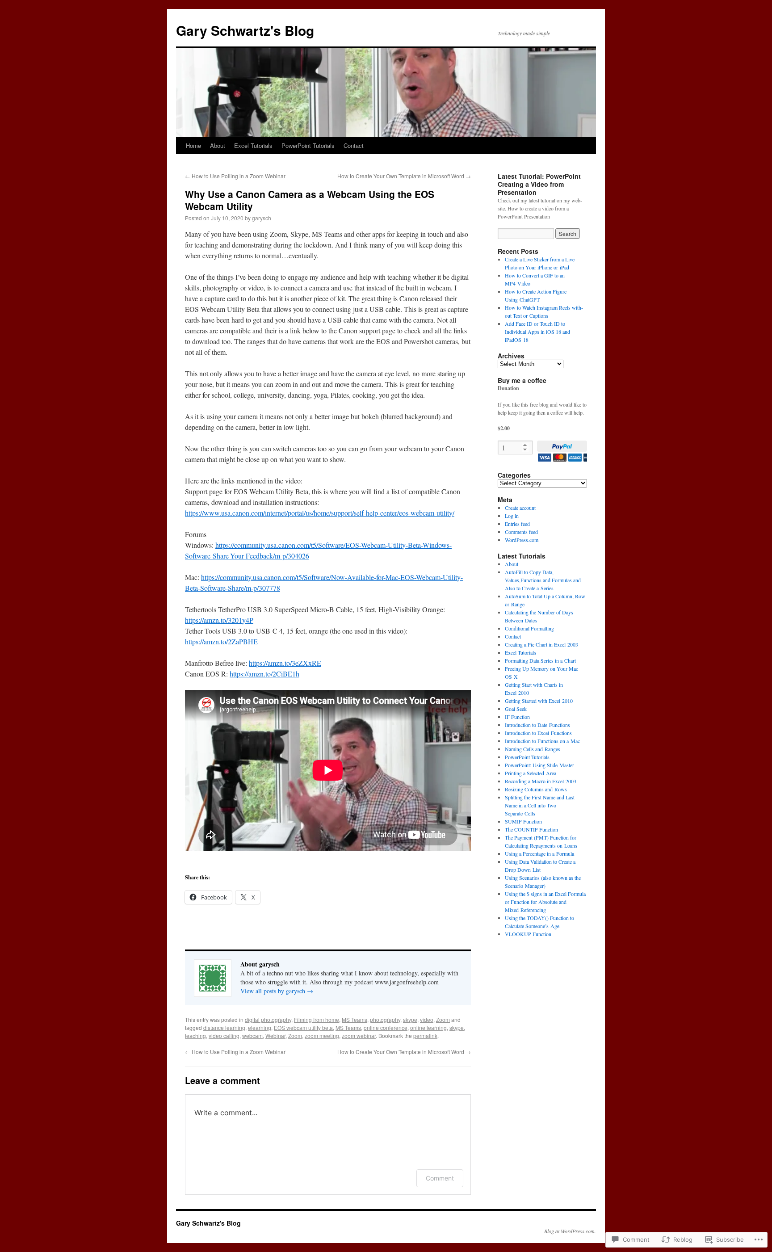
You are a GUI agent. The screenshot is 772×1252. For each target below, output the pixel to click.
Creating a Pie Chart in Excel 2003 (541, 644)
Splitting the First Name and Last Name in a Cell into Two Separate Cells (540, 805)
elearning (259, 1027)
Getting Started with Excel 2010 (539, 700)
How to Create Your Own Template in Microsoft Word (404, 176)
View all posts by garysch (276, 991)
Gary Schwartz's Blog (245, 30)
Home (193, 145)
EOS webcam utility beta (303, 1027)
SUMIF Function (523, 821)
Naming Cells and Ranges (532, 748)
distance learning (224, 1027)
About (217, 145)
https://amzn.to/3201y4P (219, 620)
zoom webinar (359, 1035)
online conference (385, 1027)
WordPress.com (521, 539)
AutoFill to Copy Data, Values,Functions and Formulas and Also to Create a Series (543, 580)
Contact (354, 145)
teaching (195, 1035)
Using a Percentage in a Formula (539, 853)
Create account (520, 507)
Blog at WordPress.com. (570, 1231)
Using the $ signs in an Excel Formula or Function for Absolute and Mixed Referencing (545, 901)
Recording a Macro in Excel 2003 (540, 781)
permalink (425, 1035)
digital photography (268, 1019)
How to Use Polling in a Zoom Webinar (235, 176)
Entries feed (517, 523)
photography (385, 1019)
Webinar (275, 1035)
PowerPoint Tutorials (308, 145)
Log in (512, 515)
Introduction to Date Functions (537, 724)
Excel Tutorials (253, 145)
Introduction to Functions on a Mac (542, 740)
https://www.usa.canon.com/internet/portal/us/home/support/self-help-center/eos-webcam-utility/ (319, 512)
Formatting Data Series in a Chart (540, 660)
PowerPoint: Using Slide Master (539, 765)
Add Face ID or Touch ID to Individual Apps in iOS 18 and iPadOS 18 (537, 331)
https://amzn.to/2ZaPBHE (221, 641)
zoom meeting (322, 1035)
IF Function (517, 716)
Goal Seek (516, 708)
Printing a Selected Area (530, 773)
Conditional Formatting (529, 628)
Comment (440, 1178)
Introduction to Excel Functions (538, 732)
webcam (252, 1035)
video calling (224, 1035)
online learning (428, 1027)
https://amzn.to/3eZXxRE (285, 663)
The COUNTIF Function (531, 829)
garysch (261, 218)
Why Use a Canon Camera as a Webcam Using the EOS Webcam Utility (309, 200)
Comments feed (521, 531)
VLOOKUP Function (528, 933)
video (426, 1019)
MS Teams (354, 1019)
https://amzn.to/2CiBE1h (264, 673)
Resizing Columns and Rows (536, 789)
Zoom (443, 1019)
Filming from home (316, 1019)
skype (410, 1019)
